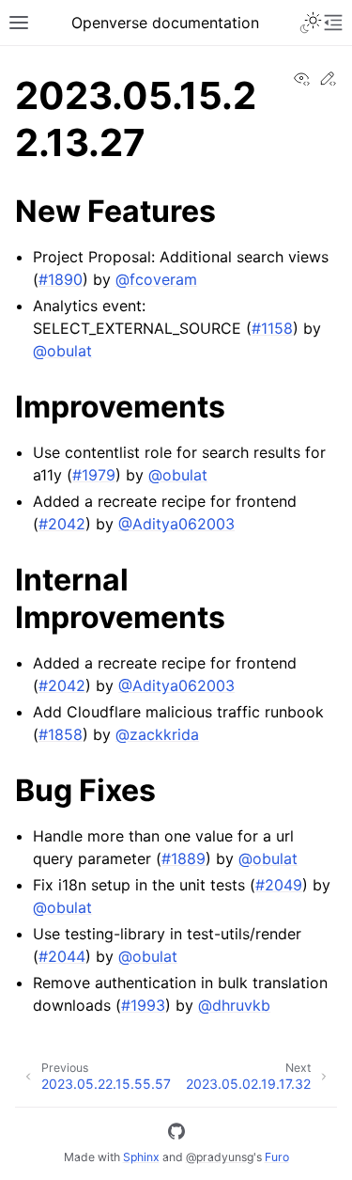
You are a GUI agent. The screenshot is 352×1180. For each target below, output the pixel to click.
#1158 (272, 328)
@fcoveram (156, 279)
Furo (277, 1157)
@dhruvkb (234, 1005)
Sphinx (141, 1157)
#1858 (60, 734)
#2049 (278, 884)
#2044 (61, 956)
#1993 (143, 1005)
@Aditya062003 (176, 523)
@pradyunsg (219, 1157)
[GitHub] (176, 1134)
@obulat (62, 350)
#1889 (183, 858)
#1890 (60, 279)
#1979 (93, 474)
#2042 (61, 523)
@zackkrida (157, 734)
